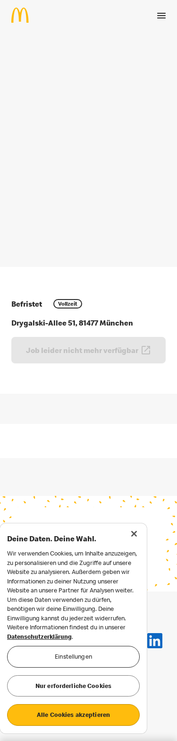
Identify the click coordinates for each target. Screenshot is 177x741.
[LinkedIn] (154, 640)
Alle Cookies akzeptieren (73, 714)
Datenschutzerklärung (39, 636)
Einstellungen (73, 656)
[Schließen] (134, 533)
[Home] (23, 15)
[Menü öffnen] (161, 15)
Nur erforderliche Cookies (73, 685)
